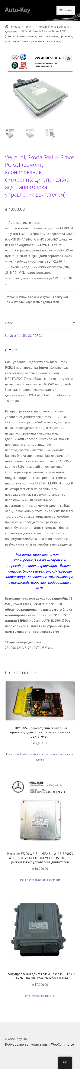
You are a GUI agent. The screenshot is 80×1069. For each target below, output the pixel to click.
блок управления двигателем (39, 302)
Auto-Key (17, 9)
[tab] (40, 323)
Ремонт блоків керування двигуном (43, 297)
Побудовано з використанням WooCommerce (39, 1044)
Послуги (29, 27)
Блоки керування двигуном (40, 995)
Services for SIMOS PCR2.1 (24, 335)
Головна (15, 27)
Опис (9, 323)
